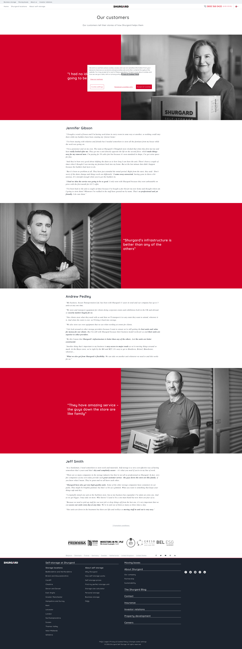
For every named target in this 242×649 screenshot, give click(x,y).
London (49, 614)
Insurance (130, 602)
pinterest (170, 555)
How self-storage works (95, 576)
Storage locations (54, 568)
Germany (95, 555)
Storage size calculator (95, 589)
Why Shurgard (91, 572)
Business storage (10, 2)
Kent (47, 605)
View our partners (96, 79)
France (86, 555)
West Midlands (52, 631)
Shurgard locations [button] (19, 6)
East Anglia (50, 593)
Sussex (48, 622)
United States (141, 555)
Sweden (104, 555)
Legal (106, 642)
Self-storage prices (93, 580)
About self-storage (94, 568)
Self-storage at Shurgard (60, 562)
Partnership (129, 579)
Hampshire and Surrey (55, 601)
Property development (137, 615)
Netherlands (114, 555)
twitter (161, 555)
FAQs (87, 601)
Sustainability (130, 583)
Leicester (49, 610)
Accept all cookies (144, 87)
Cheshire (49, 584)
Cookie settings (97, 87)
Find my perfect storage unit (97, 584)
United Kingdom (127, 555)
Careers (128, 622)
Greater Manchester (54, 597)
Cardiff (48, 580)
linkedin (175, 555)
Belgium (69, 555)
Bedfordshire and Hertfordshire (59, 572)
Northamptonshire (53, 618)
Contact (128, 596)
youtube (165, 555)
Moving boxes (23, 2)
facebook (156, 555)
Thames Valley (52, 626)
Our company (130, 575)
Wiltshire (49, 635)
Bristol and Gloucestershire (57, 576)
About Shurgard (133, 569)
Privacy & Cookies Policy (119, 642)
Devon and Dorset (53, 589)
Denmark (78, 555)
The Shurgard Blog (135, 589)
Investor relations (45, 2)
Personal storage (92, 593)
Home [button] (6, 6)
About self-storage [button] (37, 6)
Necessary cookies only (123, 87)
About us (34, 2)
